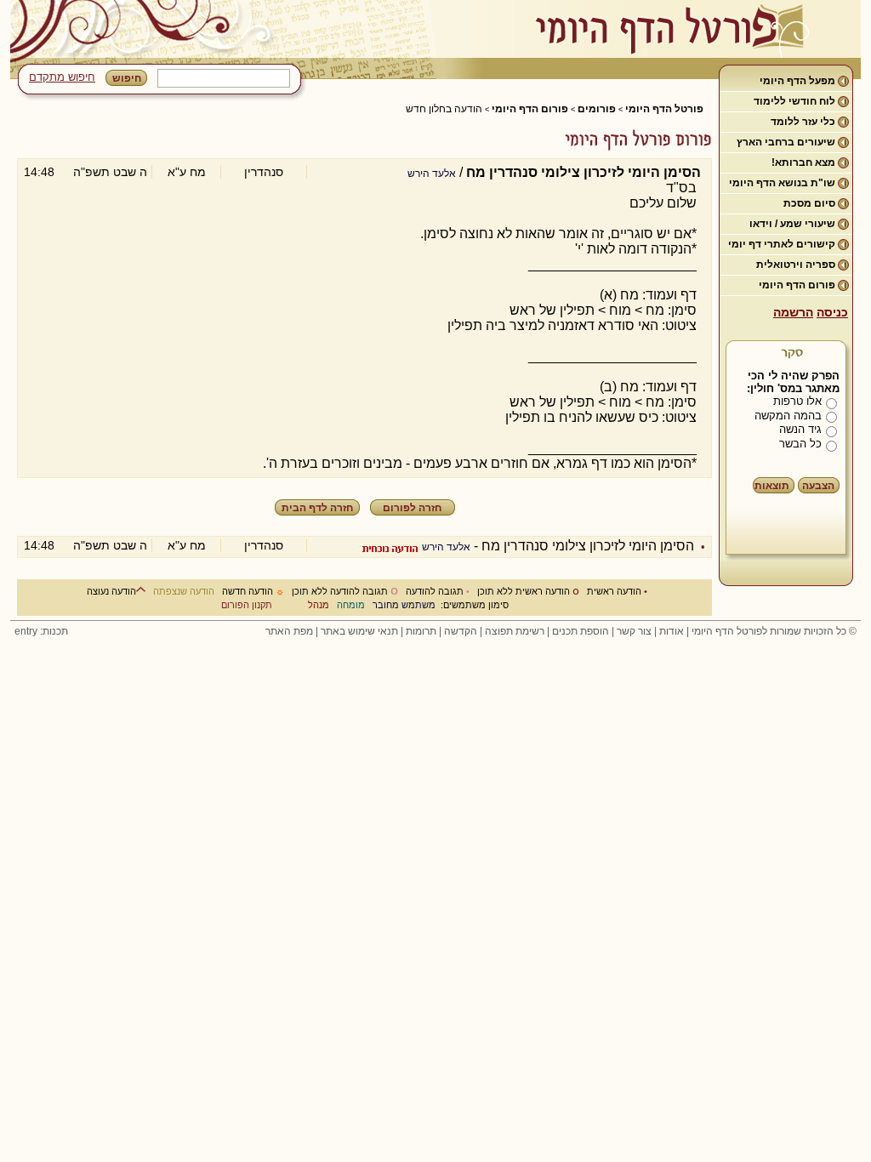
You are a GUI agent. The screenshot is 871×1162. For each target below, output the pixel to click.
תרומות (421, 631)
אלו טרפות (797, 401)
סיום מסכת (809, 203)
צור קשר (634, 631)
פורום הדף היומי (797, 285)
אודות (671, 631)
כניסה (832, 312)
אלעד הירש (431, 173)
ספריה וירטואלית (795, 265)
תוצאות (771, 486)
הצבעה (818, 486)
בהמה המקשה (788, 415)
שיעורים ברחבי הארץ (786, 142)
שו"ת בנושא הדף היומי (782, 183)
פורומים (597, 109)
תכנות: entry (41, 631)
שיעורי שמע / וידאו (792, 224)
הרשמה (793, 312)
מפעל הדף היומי (797, 81)
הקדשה (460, 631)
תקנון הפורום (246, 605)
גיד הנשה (800, 429)
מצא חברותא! (803, 162)
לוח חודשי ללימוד (794, 101)
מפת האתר (289, 631)
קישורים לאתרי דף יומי (781, 244)
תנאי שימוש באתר (359, 631)
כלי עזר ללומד (803, 122)
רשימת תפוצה (514, 631)
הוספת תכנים (580, 631)
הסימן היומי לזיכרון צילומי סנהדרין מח (587, 545)
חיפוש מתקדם (62, 77)
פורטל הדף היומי (664, 109)
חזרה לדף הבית (317, 508)
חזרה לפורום (412, 508)
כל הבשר (800, 443)
